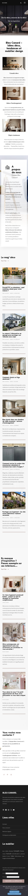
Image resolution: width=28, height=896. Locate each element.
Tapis (23, 856)
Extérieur (16, 339)
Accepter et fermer (14, 891)
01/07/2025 (6, 699)
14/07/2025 (6, 602)
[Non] (26, 890)
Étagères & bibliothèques (9, 858)
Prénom (5, 877)
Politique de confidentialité (9, 835)
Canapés (16, 851)
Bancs (4, 851)
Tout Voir (4, 261)
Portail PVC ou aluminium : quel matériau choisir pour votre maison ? (13, 289)
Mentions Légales (7, 831)
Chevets (4, 853)
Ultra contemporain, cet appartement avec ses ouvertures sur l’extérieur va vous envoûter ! (12, 646)
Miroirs (8, 856)
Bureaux (11, 851)
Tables (12, 856)
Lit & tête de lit (16, 853)
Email (4, 873)
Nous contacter (6, 827)
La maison (16, 293)
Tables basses (18, 856)
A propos (5, 824)
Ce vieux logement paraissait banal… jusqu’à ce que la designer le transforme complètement (13, 597)
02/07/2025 (6, 651)
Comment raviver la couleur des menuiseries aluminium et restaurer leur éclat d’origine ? (14, 465)
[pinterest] (7, 774)
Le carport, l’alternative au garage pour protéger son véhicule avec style (12, 335)
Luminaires (22, 853)
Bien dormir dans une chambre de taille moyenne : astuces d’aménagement (13, 421)
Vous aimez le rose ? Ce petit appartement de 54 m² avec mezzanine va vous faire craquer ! (14, 694)
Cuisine (15, 381)
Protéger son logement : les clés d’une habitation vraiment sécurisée (14, 513)
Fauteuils (8, 854)
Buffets (7, 851)
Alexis (7, 293)
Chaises (22, 851)
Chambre (16, 425)
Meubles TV (5, 856)
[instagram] (11, 774)
